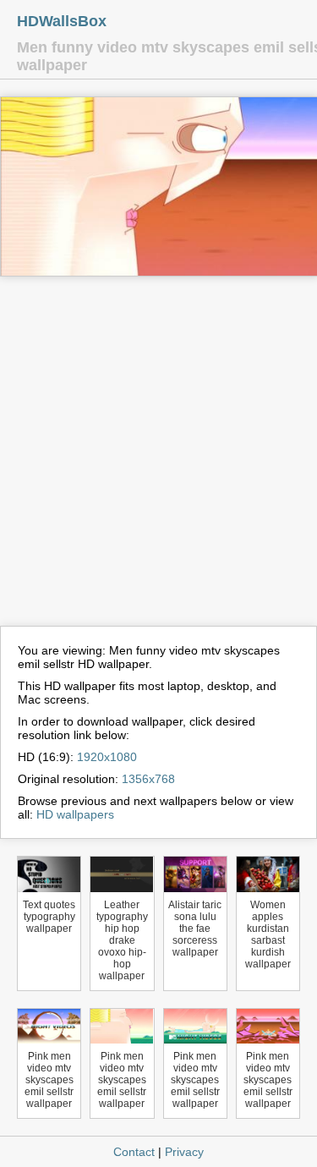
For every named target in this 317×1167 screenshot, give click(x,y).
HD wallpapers (75, 814)
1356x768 (148, 779)
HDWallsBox (62, 21)
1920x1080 (107, 757)
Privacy (184, 1152)
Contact (134, 1152)
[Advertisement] (158, 458)
